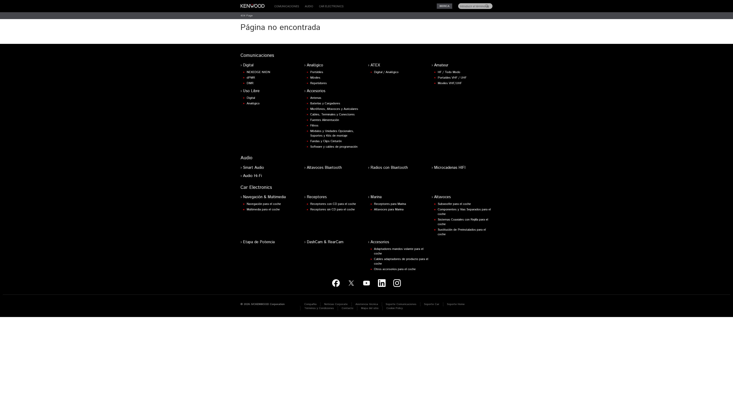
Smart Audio (253, 168)
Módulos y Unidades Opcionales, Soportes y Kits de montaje (332, 133)
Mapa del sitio (370, 308)
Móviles (315, 78)
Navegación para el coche (264, 204)
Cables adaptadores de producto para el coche (401, 261)
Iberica (444, 6)
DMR (250, 83)
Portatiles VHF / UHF (452, 78)
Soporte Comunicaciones (401, 304)
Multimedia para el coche (263, 209)
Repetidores (318, 83)
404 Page (247, 16)
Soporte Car (431, 304)
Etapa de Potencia (259, 242)
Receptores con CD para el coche (333, 204)
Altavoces (442, 197)
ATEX (375, 65)
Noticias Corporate (336, 304)
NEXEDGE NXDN (258, 72)
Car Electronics (331, 6)
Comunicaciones (286, 6)
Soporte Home (456, 304)
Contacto (347, 308)
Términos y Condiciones (319, 308)
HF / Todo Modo (449, 72)
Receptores (317, 197)
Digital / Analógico (386, 72)
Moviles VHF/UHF (450, 83)
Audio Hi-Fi (252, 176)
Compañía (310, 304)
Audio (309, 6)
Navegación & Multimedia (264, 197)
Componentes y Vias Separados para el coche (464, 211)
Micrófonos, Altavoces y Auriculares (334, 109)
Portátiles (316, 72)
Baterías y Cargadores (325, 103)
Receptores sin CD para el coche (332, 209)
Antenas (315, 98)
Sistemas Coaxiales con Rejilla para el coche (463, 221)
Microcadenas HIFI (449, 168)
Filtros (314, 125)
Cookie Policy (394, 308)
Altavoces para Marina (389, 209)
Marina (376, 197)
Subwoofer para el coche (454, 204)
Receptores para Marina (390, 204)
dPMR (251, 78)
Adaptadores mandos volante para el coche (398, 251)
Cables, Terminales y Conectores (332, 114)
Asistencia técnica (366, 304)
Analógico (315, 65)
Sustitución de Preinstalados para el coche (462, 232)
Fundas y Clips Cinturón (326, 141)
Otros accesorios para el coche (395, 269)
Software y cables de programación (334, 147)
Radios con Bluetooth (389, 168)
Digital (248, 65)
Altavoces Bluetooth (324, 168)
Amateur (441, 65)
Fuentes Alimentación (324, 120)
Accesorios (316, 91)
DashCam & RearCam (325, 242)
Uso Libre (251, 91)
